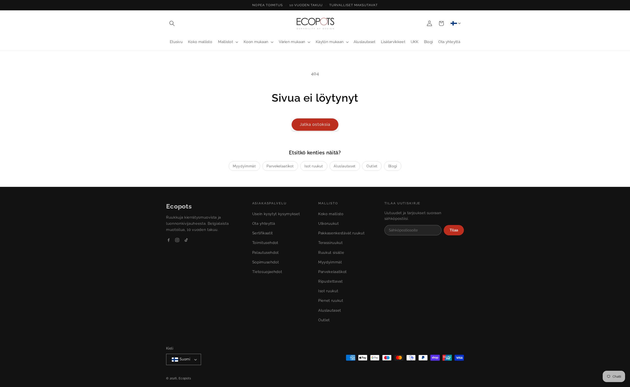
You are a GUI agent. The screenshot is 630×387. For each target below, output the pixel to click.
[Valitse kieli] (455, 23)
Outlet (372, 166)
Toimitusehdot (265, 243)
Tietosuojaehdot (267, 272)
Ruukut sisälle (331, 252)
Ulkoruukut (328, 223)
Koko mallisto (331, 214)
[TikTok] (186, 240)
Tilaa (454, 230)
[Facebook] (168, 240)
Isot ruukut (313, 166)
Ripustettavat (330, 281)
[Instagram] (177, 240)
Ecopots (185, 378)
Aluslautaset (345, 166)
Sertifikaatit (262, 233)
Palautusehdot (265, 252)
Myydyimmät (244, 166)
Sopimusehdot (265, 262)
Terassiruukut (330, 243)
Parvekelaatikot (280, 166)
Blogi (392, 166)
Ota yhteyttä (263, 223)
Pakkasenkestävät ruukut (341, 233)
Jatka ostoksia (315, 124)
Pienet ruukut (330, 300)
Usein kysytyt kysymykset (276, 214)
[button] (172, 23)
